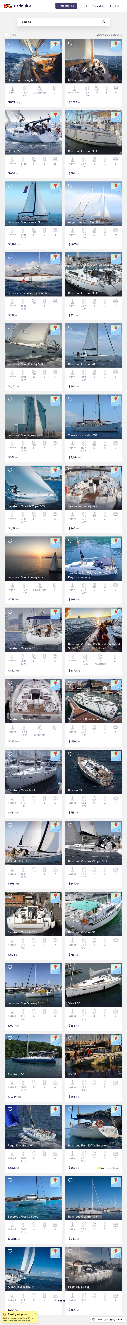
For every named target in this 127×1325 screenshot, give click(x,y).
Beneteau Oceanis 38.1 (82, 151)
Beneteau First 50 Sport (23, 1216)
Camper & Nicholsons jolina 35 (27, 293)
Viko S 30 (74, 1003)
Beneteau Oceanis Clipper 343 (87, 861)
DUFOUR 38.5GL (79, 1287)
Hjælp (85, 6)
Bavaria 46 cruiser (19, 861)
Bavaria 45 (75, 790)
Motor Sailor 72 (78, 80)
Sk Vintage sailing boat (22, 80)
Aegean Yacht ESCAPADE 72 (86, 222)
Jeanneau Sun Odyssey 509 (25, 364)
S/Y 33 (72, 1074)
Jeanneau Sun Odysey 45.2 (25, 435)
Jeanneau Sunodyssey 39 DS (26, 222)
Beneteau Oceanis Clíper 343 (26, 506)
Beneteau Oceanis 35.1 (82, 1216)
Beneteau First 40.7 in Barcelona (88, 1145)
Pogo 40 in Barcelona (21, 1145)
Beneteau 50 (16, 1074)
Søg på (26, 22)
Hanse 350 (14, 151)
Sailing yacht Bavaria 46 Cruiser (88, 719)
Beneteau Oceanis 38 (21, 648)
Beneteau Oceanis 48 (21, 719)
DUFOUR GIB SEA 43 (21, 1287)
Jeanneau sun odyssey (82, 506)
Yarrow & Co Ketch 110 (82, 435)
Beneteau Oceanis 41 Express (86, 364)
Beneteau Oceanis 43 (21, 790)
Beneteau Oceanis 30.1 (22, 932)
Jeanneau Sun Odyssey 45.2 (25, 577)
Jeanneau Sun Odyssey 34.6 (25, 1003)
